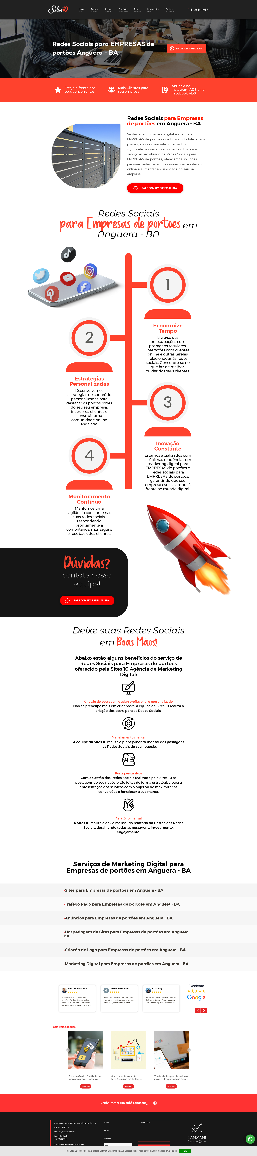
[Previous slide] (68, 1050)
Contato (169, 10)
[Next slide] (189, 1050)
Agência (94, 10)
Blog (137, 10)
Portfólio (123, 10)
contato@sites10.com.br (64, 1132)
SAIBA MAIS (86, 1086)
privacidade (171, 1151)
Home (81, 10)
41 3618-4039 (199, 9)
